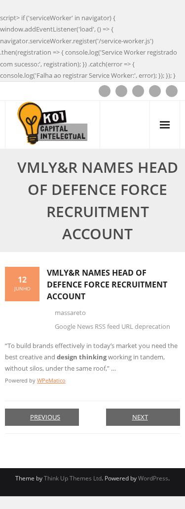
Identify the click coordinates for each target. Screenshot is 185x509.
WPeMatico (51, 380)
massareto (70, 312)
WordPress (153, 478)
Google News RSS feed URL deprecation (112, 326)
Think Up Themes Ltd (73, 478)
